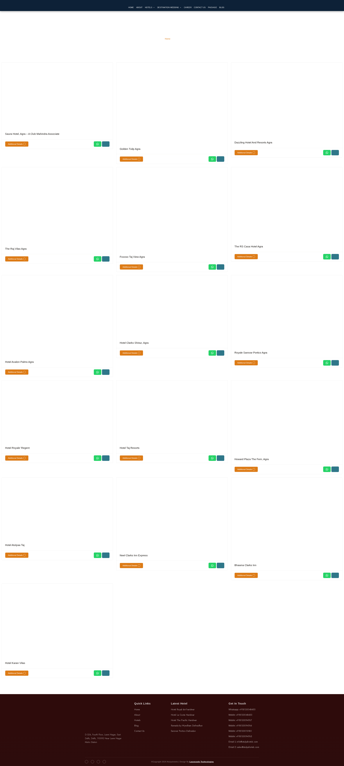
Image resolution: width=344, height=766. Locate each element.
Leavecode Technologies (201, 762)
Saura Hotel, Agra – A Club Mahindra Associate (32, 133)
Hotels (148, 7)
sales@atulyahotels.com (248, 747)
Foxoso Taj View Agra (132, 256)
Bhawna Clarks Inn (245, 565)
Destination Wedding (168, 7)
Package (212, 7)
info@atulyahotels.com (247, 741)
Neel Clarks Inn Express (134, 555)
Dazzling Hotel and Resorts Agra (253, 142)
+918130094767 (244, 720)
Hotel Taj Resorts (129, 447)
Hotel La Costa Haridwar (182, 714)
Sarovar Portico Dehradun (183, 731)
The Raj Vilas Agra (16, 248)
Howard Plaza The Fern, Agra (251, 459)
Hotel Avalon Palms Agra (19, 361)
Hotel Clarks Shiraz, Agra (134, 342)
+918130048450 (247, 709)
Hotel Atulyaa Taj (14, 545)
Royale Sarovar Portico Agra (250, 352)
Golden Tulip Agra (130, 149)
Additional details (15, 144)
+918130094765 (244, 736)
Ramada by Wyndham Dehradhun (187, 725)
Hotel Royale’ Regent (17, 447)
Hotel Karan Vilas (15, 663)
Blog (221, 7)
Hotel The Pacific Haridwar (184, 720)
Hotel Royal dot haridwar (183, 709)
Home (131, 7)
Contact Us (200, 7)
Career (187, 7)
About (139, 7)
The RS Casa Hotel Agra (248, 246)
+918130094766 (244, 725)
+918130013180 (244, 731)
